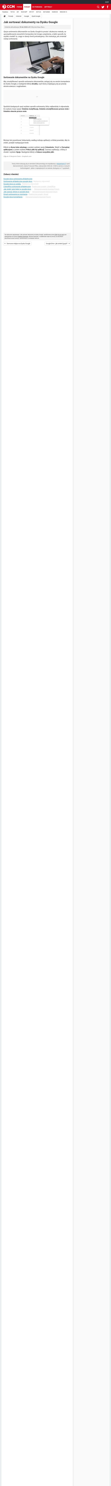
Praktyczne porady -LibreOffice (43, 187)
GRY (18, 12)
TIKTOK (12, 12)
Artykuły (48, 7)
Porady (27, 7)
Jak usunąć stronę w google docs (16, 192)
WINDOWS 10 (63, 12)
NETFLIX (38, 12)
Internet (18, 16)
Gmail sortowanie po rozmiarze (15, 194)
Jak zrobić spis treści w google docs (17, 189)
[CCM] (8, 7)
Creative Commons (23, 236)
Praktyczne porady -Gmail (38, 194)
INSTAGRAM (46, 12)
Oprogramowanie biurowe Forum (46, 189)
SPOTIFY (31, 12)
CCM (56, 234)
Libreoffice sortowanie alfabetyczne (17, 187)
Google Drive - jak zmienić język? (56, 243)
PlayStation (5, 12)
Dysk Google (36, 16)
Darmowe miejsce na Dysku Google (18, 243)
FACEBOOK (55, 12)
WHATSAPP (24, 12)
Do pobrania (37, 7)
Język (107, 2)
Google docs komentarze (12, 197)
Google (26, 16)
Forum (19, 7)
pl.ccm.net (61, 234)
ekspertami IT (61, 164)
